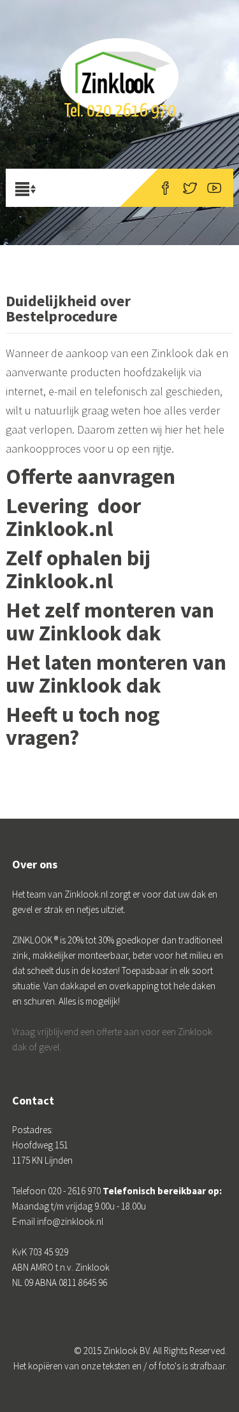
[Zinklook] (119, 60)
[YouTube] (214, 188)
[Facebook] (165, 188)
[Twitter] (190, 188)
